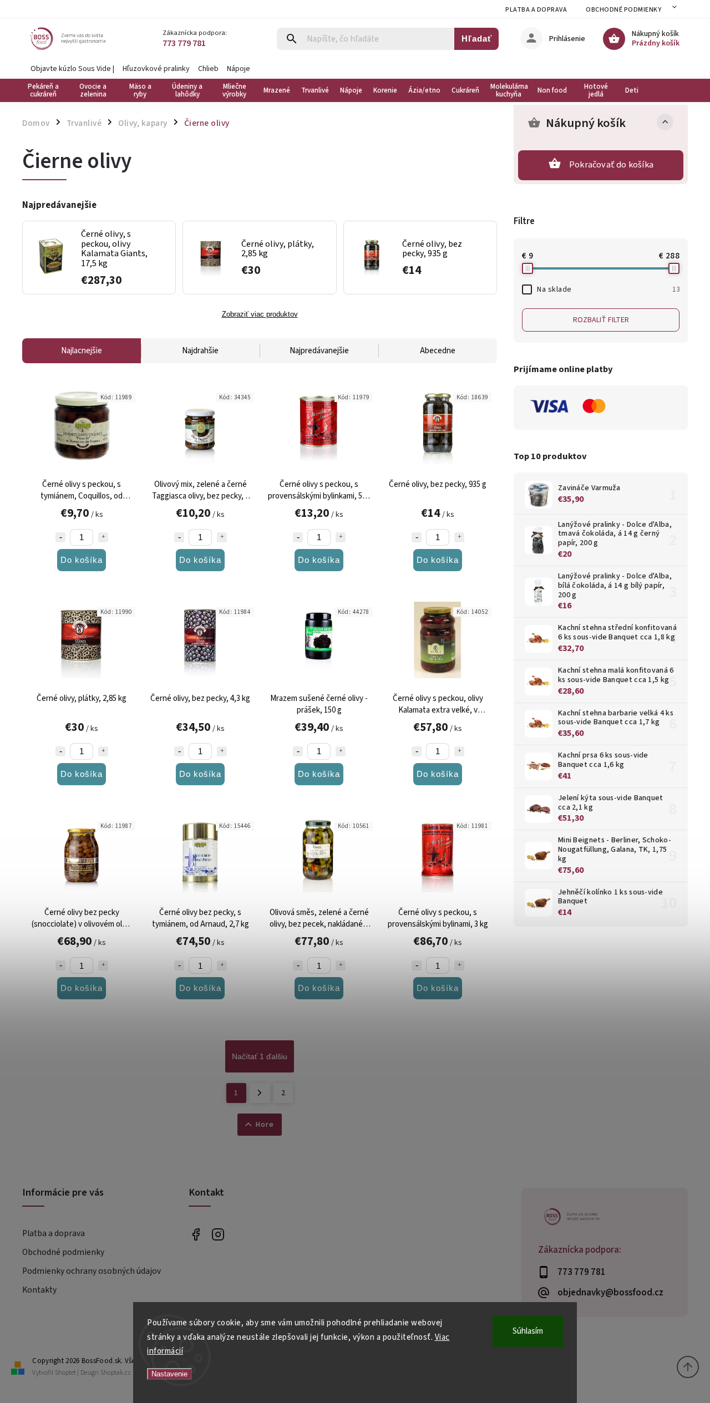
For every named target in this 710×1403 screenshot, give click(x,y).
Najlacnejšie (81, 351)
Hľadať (477, 38)
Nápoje (238, 68)
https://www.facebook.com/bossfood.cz (195, 1234)
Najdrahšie (200, 351)
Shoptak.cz (115, 1372)
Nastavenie (169, 1374)
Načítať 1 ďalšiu (259, 1056)
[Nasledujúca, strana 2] (260, 1093)
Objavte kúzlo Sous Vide (71, 68)
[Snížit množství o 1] (60, 537)
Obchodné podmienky (623, 9)
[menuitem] (45, 90)
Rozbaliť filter (601, 320)
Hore (265, 1124)
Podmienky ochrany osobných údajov (91, 1271)
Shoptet (65, 1372)
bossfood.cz (218, 1234)
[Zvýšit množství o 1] (103, 537)
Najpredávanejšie (319, 351)
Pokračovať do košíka (611, 165)
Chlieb (208, 68)
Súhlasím (528, 1331)
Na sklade (608, 289)
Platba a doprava (536, 9)
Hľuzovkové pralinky (156, 68)
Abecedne (437, 351)
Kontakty (39, 1290)
